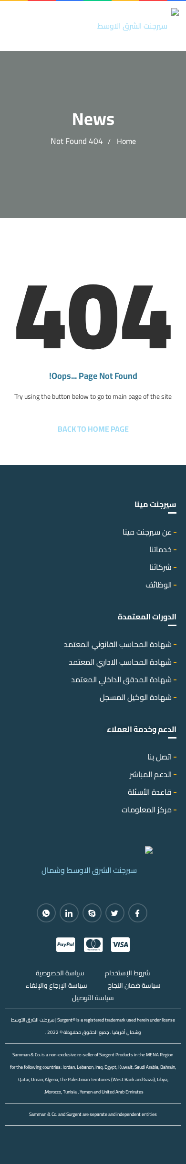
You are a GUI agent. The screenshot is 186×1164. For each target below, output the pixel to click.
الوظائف (158, 584)
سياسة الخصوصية (60, 973)
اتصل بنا (159, 756)
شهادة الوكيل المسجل (136, 697)
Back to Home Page (93, 429)
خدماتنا (160, 549)
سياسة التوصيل (93, 998)
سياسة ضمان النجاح (134, 985)
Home (126, 141)
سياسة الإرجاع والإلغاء (56, 985)
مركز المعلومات (147, 809)
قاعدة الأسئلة (150, 792)
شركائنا (160, 567)
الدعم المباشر (151, 774)
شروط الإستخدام (127, 973)
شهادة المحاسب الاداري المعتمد (120, 662)
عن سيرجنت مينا (147, 532)
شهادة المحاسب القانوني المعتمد (118, 644)
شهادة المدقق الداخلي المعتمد (121, 679)
